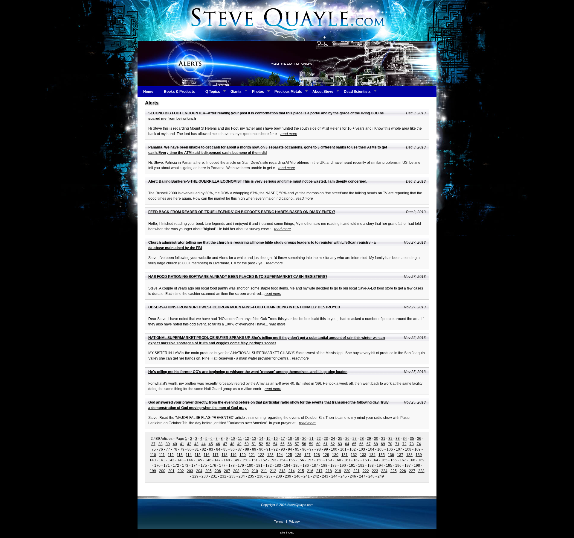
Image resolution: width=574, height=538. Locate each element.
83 (211, 449)
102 (352, 449)
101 (343, 449)
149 (236, 460)
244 (334, 476)
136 (391, 455)
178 (231, 465)
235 (251, 476)
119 (233, 455)
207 (227, 471)
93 (283, 449)
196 (398, 465)
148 (227, 460)
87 (240, 449)
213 (282, 471)
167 (403, 460)
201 (171, 471)
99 (326, 449)
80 (189, 449)
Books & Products (179, 92)
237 (269, 476)
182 (268, 465)
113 (180, 455)
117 (216, 455)
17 (283, 439)
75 (154, 449)
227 (412, 471)
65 (354, 444)
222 (366, 471)
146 (208, 460)
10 (233, 439)
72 (404, 444)
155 (291, 460)
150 (245, 460)
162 (356, 460)
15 (268, 439)
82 (204, 449)
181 (259, 465)
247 (362, 476)
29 (369, 439)
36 (419, 439)
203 (190, 471)
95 (297, 449)
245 (344, 476)
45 (211, 444)
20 (304, 439)
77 (168, 449)
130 (335, 455)
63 (340, 444)
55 (282, 444)
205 (208, 471)
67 (369, 444)
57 (297, 444)
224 (384, 471)
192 (361, 465)
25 (340, 439)
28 (362, 439)
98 (319, 449)
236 (260, 476)
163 (366, 460)
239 (288, 476)
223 (375, 471)
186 (306, 465)
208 (236, 471)
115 (198, 455)
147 (217, 460)
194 (380, 465)
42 (189, 444)
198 (417, 465)
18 (290, 439)
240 (297, 476)
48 (232, 444)
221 (356, 471)
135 (381, 455)
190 (343, 465)
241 (306, 476)
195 (389, 465)
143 (180, 460)
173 (185, 465)
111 (162, 455)
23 (326, 439)
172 (176, 465)
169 (421, 460)
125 (289, 455)
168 (412, 460)
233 (232, 476)
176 (213, 465)
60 (318, 444)
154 (282, 460)
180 (250, 465)
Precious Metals (288, 92)
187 (315, 465)
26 (347, 439)
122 (261, 455)
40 (175, 444)
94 (290, 449)
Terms (278, 521)
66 (361, 444)
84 (218, 449)
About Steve (322, 92)
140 (152, 460)
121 (252, 455)
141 (162, 460)
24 (333, 439)
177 (222, 465)
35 (412, 439)
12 (247, 439)
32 (390, 439)
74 (419, 444)
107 (399, 449)
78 (175, 449)
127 (307, 455)
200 (162, 471)
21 (311, 439)
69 (383, 444)
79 (182, 449)
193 (370, 465)
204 (199, 471)
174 (194, 465)
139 (419, 455)
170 (157, 465)
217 (319, 471)
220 (347, 471)
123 (270, 455)
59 (311, 444)
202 (181, 471)
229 (195, 476)
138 (409, 455)
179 (241, 465)
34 (405, 439)
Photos (258, 92)
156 (301, 460)
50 (247, 444)
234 (242, 476)
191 (352, 465)
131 (344, 455)
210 (255, 471)
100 (334, 449)
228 (421, 471)
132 (354, 455)
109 (417, 449)
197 (407, 465)
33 (398, 439)
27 (354, 439)
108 (408, 449)
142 (171, 460)
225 (393, 471)
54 (275, 444)
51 (254, 444)
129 (326, 455)
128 (317, 455)
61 (325, 444)
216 (310, 471)
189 (333, 465)
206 (218, 471)
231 (214, 476)
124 (280, 455)
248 (371, 476)
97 (311, 449)
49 (239, 444)
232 (223, 476)
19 (297, 439)
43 (196, 444)
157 (310, 460)
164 (375, 460)
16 (276, 439)
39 (168, 444)
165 (384, 460)
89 (254, 449)
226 (403, 471)
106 (390, 449)
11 (240, 439)
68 (376, 444)
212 (273, 471)
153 (273, 460)
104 (371, 449)
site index (287, 532)
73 (412, 444)
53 (268, 444)
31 (383, 439)
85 (225, 449)
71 (397, 444)
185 (296, 465)
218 (329, 471)
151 (254, 460)
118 (225, 455)
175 (204, 465)
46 (218, 444)
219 (338, 471)
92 (276, 449)
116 (207, 455)
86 (232, 449)
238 (279, 476)
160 (338, 460)
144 (190, 460)
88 (247, 449)
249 (381, 476)
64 (347, 444)
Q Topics (212, 92)
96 (304, 449)
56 (290, 444)
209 (245, 471)
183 (278, 465)
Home (148, 92)
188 (324, 465)
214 (291, 471)
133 (363, 455)
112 (171, 455)
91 (268, 449)
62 (333, 444)
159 (329, 460)
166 (393, 460)
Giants (236, 92)
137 (400, 455)
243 (325, 476)
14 (261, 439)
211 (264, 471)
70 (390, 444)
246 (353, 476)
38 (160, 444)
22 (319, 439)
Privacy (294, 521)
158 (319, 460)
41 (182, 444)
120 (242, 455)
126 (298, 455)
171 (167, 465)
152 (264, 460)
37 (153, 444)
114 (189, 455)
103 (362, 449)
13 (254, 439)
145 (199, 460)
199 (153, 471)
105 (380, 449)
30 (376, 439)
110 (153, 455)
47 (225, 444)
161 (347, 460)
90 (261, 449)
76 (161, 449)
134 (372, 455)
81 (197, 449)
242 (316, 476)
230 (204, 476)
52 (261, 444)
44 (203, 444)
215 (301, 471)
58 (304, 444)
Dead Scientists (357, 92)
